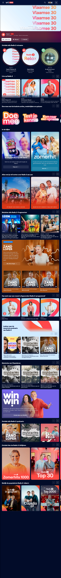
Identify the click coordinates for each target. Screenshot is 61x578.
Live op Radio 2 (7, 76)
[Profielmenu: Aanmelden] (56, 2)
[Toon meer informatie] (19, 80)
